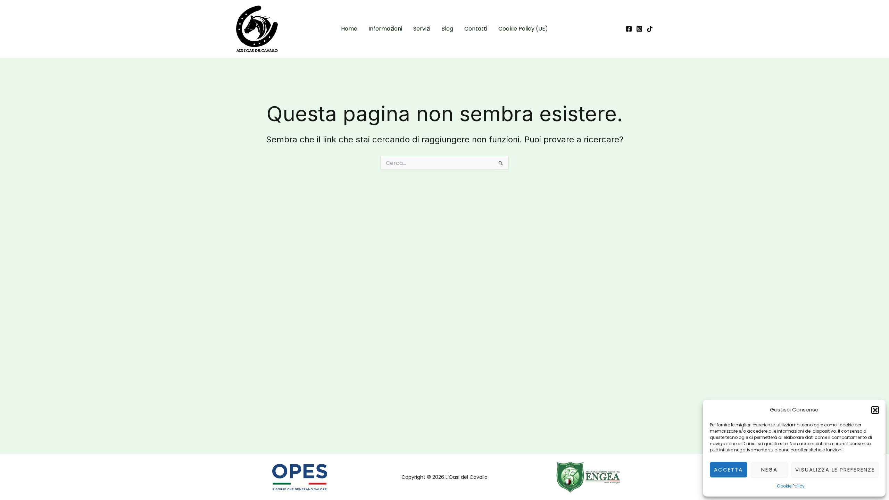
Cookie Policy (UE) (523, 29)
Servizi (421, 29)
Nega (769, 469)
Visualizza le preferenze (835, 469)
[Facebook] (629, 29)
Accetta (728, 469)
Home (349, 29)
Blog (447, 29)
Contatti (475, 29)
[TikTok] (650, 29)
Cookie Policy (791, 486)
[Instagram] (639, 29)
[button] (875, 410)
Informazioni (385, 29)
